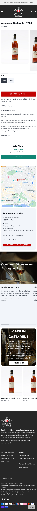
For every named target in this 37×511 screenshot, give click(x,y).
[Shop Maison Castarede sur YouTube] (8, 499)
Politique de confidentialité (27, 464)
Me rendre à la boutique (17, 245)
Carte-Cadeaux (23, 467)
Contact (21, 452)
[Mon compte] (31, 11)
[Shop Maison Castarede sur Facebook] (5, 499)
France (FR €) (7, 478)
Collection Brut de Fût (7, 459)
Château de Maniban (7, 455)
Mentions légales (24, 455)
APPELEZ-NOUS (18, 363)
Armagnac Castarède (7, 452)
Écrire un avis (18, 157)
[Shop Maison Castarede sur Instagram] (2, 499)
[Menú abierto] (1, 12)
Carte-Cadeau (5, 462)
